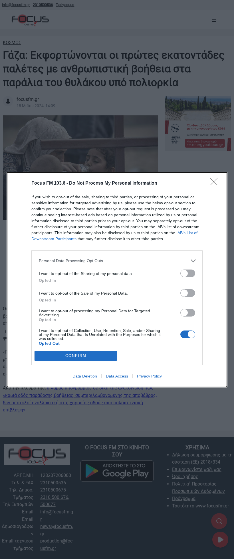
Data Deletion (84, 376)
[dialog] (117, 279)
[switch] (187, 273)
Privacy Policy (149, 376)
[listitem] (117, 261)
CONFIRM (75, 356)
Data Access (117, 376)
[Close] (215, 183)
